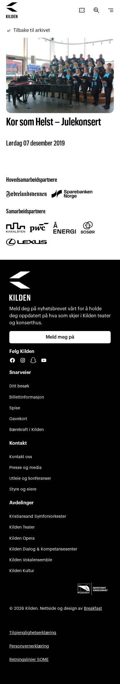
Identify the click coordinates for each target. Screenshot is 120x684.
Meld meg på (60, 337)
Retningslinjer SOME (29, 659)
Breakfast (93, 608)
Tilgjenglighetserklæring (32, 633)
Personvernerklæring (29, 646)
